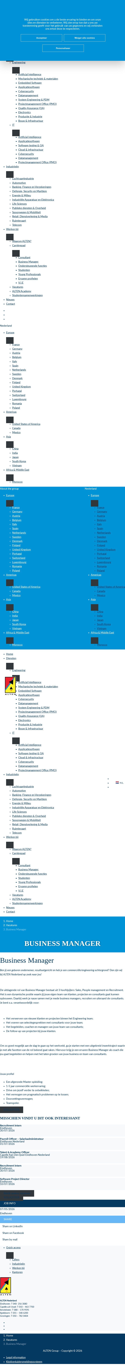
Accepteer (41, 38)
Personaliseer (63, 48)
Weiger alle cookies (85, 38)
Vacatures (11, 925)
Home (9, 921)
